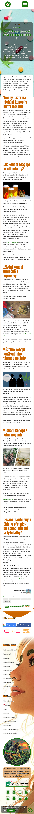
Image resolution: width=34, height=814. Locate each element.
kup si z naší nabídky (17, 606)
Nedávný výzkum (8, 499)
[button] (8, 4)
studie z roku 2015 (12, 242)
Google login (11, 625)
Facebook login (25, 625)
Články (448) (17, 27)
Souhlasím (11, 810)
